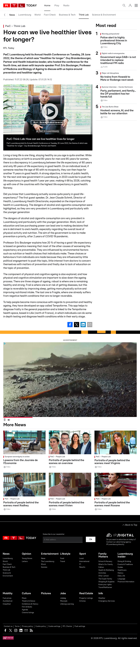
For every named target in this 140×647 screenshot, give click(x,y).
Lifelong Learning (67, 604)
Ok (90, 539)
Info (100, 593)
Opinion (26, 554)
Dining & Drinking (124, 561)
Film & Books (27, 607)
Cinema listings (28, 613)
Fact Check (50, 15)
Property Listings (86, 598)
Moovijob (63, 601)
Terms (17, 626)
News (12, 15)
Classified (7, 604)
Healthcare (122, 570)
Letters (25, 561)
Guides (120, 567)
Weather (101, 598)
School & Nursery (105, 561)
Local (81, 558)
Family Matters (103, 555)
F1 (80, 564)
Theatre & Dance (28, 601)
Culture (26, 593)
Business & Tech (67, 15)
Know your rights (105, 585)
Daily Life (121, 576)
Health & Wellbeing (106, 570)
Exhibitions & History (30, 604)
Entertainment (49, 554)
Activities (102, 573)
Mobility (7, 593)
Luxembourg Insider (125, 555)
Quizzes (44, 567)
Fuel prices (7, 598)
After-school (103, 576)
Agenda (25, 610)
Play (56, 5)
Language (121, 579)
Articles (82, 601)
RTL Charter (67, 626)
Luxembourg (24, 15)
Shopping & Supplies (106, 582)
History (120, 573)
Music (24, 598)
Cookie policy (40, 626)
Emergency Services (106, 601)
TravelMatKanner (105, 587)
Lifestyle (65, 554)
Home (47, 5)
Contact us (8, 626)
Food (62, 558)
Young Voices (27, 558)
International (84, 561)
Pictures (46, 593)
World (37, 15)
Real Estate (86, 593)
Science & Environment (104, 15)
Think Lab (84, 15)
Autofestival (7, 601)
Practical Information (126, 582)
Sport (82, 554)
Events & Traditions (125, 564)
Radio (66, 5)
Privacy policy (27, 626)
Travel (62, 561)
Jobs (63, 593)
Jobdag (63, 598)
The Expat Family (105, 579)
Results (82, 567)
